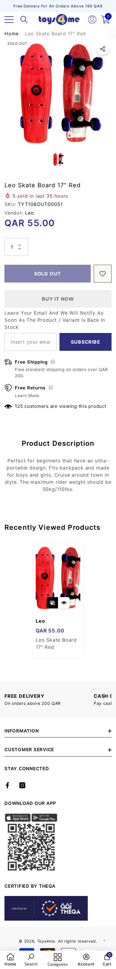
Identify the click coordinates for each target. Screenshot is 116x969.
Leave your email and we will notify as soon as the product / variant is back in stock (54, 320)
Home (11, 34)
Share (103, 49)
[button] (24, 19)
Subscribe (85, 342)
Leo (29, 213)
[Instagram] (22, 785)
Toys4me (46, 941)
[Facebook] (7, 785)
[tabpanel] (58, 599)
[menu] (8, 19)
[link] (10, 959)
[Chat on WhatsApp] (108, 934)
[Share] (103, 49)
